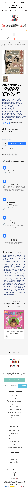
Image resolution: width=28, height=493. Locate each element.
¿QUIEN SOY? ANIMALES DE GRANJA (14, 331)
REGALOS (17, 132)
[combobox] (12, 30)
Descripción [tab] (7, 252)
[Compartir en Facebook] (9, 154)
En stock (5, 149)
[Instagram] (14, 474)
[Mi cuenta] (8, 38)
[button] (14, 34)
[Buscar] (26, 30)
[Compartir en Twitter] (12, 154)
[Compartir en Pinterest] (16, 154)
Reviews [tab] (18, 252)
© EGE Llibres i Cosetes (14, 470)
